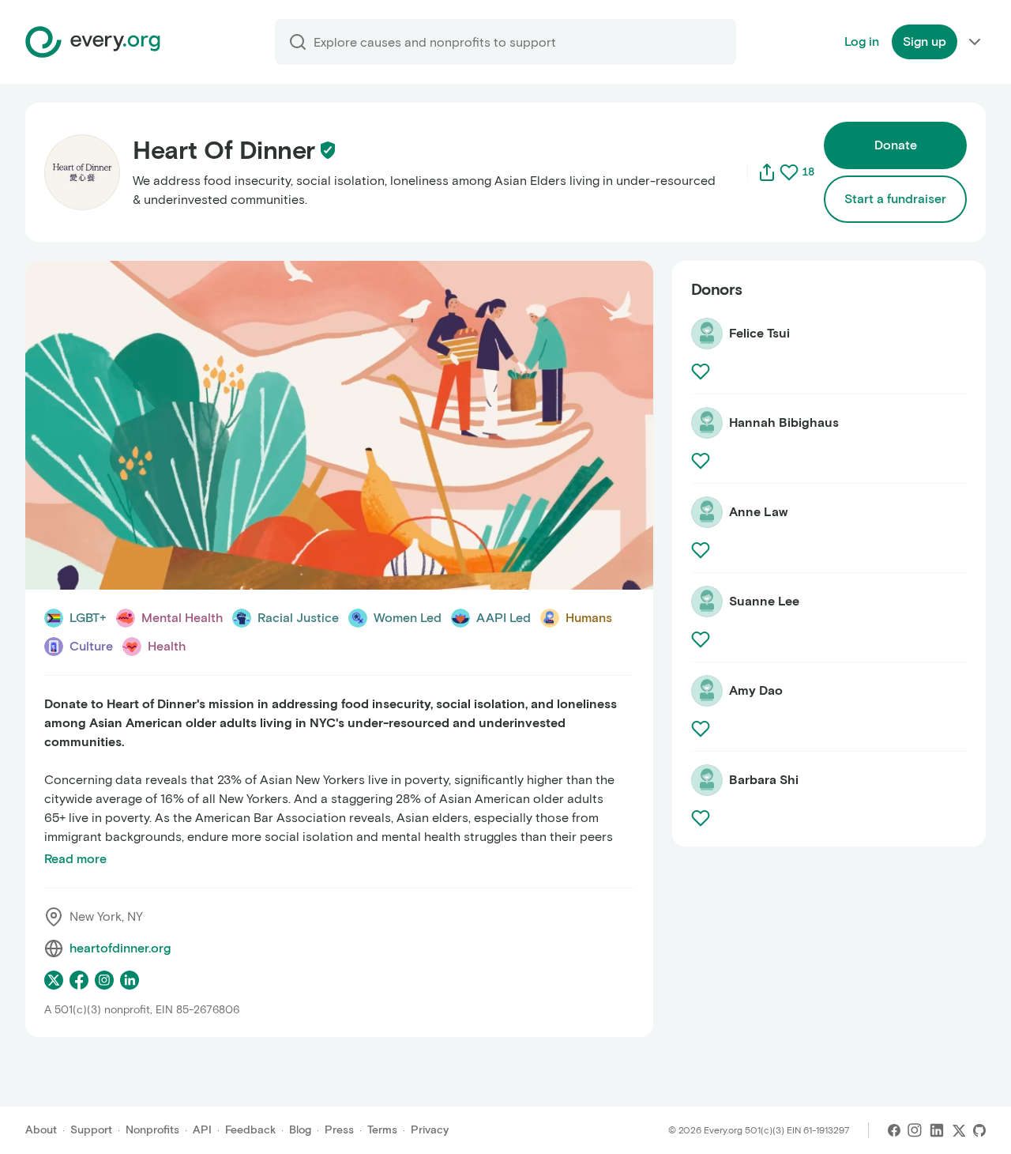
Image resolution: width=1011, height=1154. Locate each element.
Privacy (430, 1130)
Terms (382, 1130)
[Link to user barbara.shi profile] (707, 780)
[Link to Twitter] (959, 1130)
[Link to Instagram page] (104, 980)
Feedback (250, 1130)
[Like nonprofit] (789, 172)
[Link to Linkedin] (937, 1130)
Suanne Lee (764, 601)
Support (91, 1130)
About (41, 1130)
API (202, 1130)
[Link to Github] (979, 1130)
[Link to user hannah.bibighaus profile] (707, 423)
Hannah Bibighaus (784, 422)
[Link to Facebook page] (79, 980)
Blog (300, 1130)
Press (339, 1130)
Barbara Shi (764, 779)
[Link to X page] (53, 980)
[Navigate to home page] (92, 42)
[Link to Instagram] (915, 1130)
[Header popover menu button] (975, 42)
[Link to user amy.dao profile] (707, 691)
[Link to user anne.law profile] (707, 512)
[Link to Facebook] (894, 1130)
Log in (861, 41)
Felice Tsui (759, 333)
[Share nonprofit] (766, 172)
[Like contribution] (702, 371)
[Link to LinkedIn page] (129, 980)
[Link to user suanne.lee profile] (707, 601)
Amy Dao (756, 690)
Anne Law (758, 511)
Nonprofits (152, 1130)
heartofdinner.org (120, 948)
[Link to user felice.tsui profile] (707, 333)
